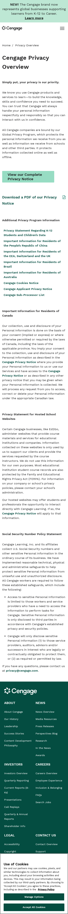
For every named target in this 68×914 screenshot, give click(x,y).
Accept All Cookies (34, 907)
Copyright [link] (10, 851)
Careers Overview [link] (46, 773)
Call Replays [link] (11, 806)
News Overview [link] (45, 711)
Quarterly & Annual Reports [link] (16, 816)
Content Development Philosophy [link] (18, 743)
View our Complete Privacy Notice (25, 176)
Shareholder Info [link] (14, 826)
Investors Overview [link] (16, 773)
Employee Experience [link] (49, 780)
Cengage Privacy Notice (19, 362)
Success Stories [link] (14, 733)
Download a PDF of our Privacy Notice (29, 200)
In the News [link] (43, 748)
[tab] (62, 28)
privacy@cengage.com (22, 670)
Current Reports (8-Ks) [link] (16, 790)
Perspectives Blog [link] (46, 733)
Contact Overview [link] (47, 844)
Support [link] (41, 851)
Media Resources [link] (46, 719)
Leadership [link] (11, 726)
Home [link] (6, 45)
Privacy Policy (46, 889)
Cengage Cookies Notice (21, 283)
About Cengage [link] (13, 711)
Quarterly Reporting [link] (16, 780)
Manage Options (34, 897)
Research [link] (41, 740)
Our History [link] (11, 719)
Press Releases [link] (45, 726)
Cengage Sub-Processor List (24, 295)
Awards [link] (40, 755)
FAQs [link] (39, 795)
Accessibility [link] (12, 844)
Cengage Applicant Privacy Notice (28, 289)
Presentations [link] (12, 799)
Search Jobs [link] (43, 802)
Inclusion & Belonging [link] (49, 787)
